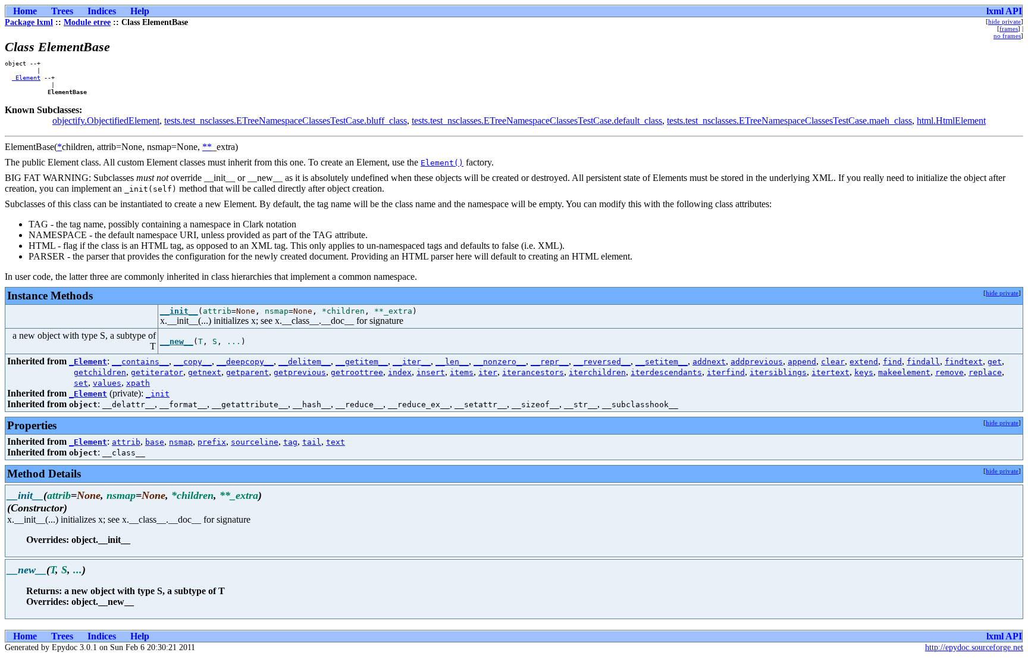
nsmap (181, 442)
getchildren (100, 372)
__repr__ (550, 361)
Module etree (87, 22)
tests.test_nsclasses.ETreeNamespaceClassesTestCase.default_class (537, 120)
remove (949, 372)
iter (487, 372)
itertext (830, 372)
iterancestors (533, 372)
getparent (247, 372)
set (81, 383)
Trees (62, 11)
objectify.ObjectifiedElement (105, 120)
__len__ (452, 361)
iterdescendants (666, 372)
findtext (964, 361)
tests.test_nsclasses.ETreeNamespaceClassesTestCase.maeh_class (789, 120)
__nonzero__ (500, 361)
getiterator (157, 372)
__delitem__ (304, 361)
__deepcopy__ (245, 361)
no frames (1007, 35)
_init (158, 393)
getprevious (300, 372)
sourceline (254, 442)
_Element (26, 77)
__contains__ (140, 361)
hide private (1004, 21)
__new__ (176, 341)
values (107, 383)
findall (923, 361)
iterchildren (597, 372)
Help (139, 11)
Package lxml (29, 22)
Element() (442, 162)
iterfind (726, 372)
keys (863, 372)
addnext (709, 361)
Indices (101, 11)
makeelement (904, 372)
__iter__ (412, 361)
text (335, 442)
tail (311, 442)
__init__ (179, 311)
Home (25, 11)
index (400, 372)
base (154, 442)
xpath (138, 383)
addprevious (757, 361)
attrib (126, 442)
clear (833, 361)
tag (290, 442)
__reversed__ (602, 361)
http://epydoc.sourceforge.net (974, 647)
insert (430, 372)
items (462, 372)
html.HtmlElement (951, 120)
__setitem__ (661, 361)
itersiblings (778, 372)
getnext (204, 372)
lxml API (1004, 11)
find (892, 361)
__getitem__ (362, 361)
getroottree (357, 372)
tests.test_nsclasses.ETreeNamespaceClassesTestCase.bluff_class (285, 120)
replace (985, 372)
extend (864, 361)
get (995, 361)
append (802, 361)
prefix (212, 442)
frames (1008, 28)
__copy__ (193, 361)
